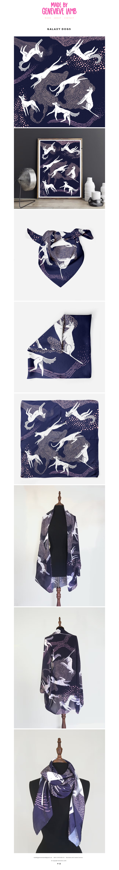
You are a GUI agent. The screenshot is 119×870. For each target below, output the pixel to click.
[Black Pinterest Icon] (58, 864)
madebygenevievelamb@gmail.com (43, 857)
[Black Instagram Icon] (60, 864)
